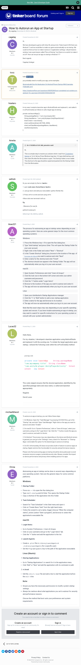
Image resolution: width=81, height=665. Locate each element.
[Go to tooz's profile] (12, 80)
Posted (30, 37)
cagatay (13, 31)
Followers (70, 25)
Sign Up (70, 13)
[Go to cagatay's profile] (4, 29)
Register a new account (23, 632)
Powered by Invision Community (40, 662)
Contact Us (46, 657)
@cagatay (30, 77)
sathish (12, 179)
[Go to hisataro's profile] (12, 110)
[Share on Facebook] (6, 651)
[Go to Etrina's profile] (12, 474)
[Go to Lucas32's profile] (12, 333)
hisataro (12, 103)
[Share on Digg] (9, 651)
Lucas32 (12, 326)
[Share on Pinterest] (22, 651)
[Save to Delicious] (12, 651)
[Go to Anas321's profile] (12, 231)
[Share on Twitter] (3, 651)
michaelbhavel (12, 412)
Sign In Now (58, 632)
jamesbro (47, 145)
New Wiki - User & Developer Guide (38, 2)
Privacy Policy (35, 657)
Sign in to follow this (9, 25)
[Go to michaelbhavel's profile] (12, 419)
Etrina (12, 467)
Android (33, 31)
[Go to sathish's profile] (12, 186)
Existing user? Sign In (57, 13)
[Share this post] (77, 37)
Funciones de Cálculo (30, 256)
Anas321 (12, 224)
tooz (12, 72)
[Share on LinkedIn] (19, 651)
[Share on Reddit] (16, 651)
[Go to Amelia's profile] (12, 148)
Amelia (12, 140)
